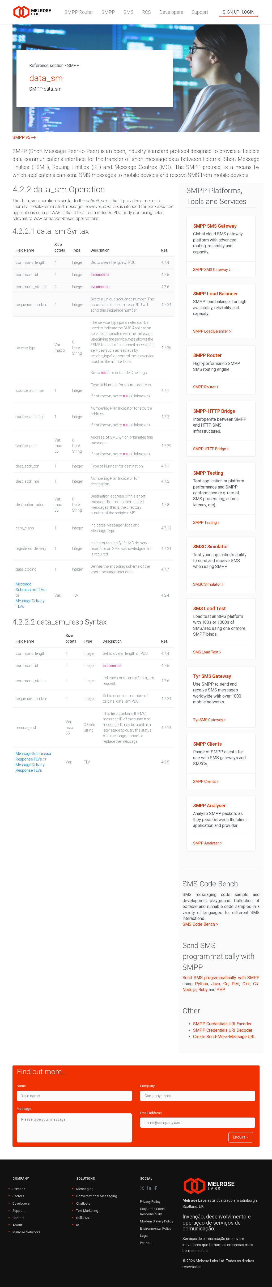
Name (21, 1086)
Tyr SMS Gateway (208, 720)
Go (225, 983)
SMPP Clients (204, 781)
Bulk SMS (83, 1218)
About (17, 1225)
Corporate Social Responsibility (152, 1211)
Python (201, 983)
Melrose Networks (26, 1232)
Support (18, 1211)
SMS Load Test (206, 652)
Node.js (189, 989)
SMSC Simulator (207, 584)
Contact (18, 1218)
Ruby (203, 989)
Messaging (85, 1189)
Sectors (18, 1196)
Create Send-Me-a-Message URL (224, 1036)
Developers (21, 1203)
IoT (78, 1225)
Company (147, 1086)
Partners (146, 1243)
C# (256, 983)
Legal (144, 1236)
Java (215, 983)
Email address (151, 1113)
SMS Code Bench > (200, 924)
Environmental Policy (155, 1228)
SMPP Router (204, 387)
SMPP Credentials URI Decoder (222, 1030)
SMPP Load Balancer (211, 331)
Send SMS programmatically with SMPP (221, 977)
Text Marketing (87, 1211)
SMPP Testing (205, 522)
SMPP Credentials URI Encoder (222, 1023)
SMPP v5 (21, 137)
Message (24, 1109)
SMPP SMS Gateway (211, 269)
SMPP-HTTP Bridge (210, 449)
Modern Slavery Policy (156, 1221)
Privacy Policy (150, 1202)
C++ (246, 983)
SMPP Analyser (206, 843)
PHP (220, 989)
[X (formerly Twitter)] (142, 1188)
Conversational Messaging (96, 1196)
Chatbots (83, 1203)
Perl (235, 983)
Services (18, 1189)
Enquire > (241, 1137)
